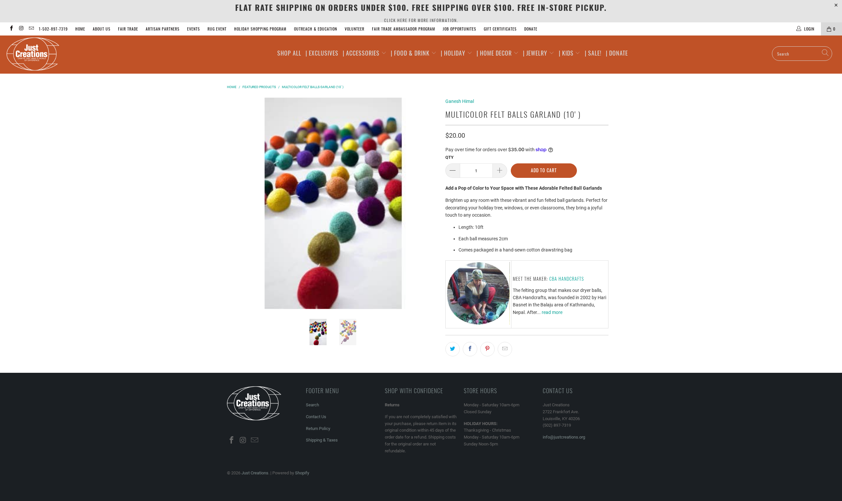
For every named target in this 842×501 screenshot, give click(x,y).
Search (312, 404)
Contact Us (316, 416)
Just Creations (254, 472)
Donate (530, 29)
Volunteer (354, 29)
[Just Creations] (71, 54)
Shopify (302, 472)
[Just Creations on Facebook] (11, 29)
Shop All (289, 53)
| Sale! (593, 53)
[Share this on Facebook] (470, 349)
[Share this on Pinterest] (487, 349)
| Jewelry (536, 53)
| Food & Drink (411, 53)
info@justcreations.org (564, 437)
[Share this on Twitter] (452, 349)
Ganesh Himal (459, 101)
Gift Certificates (500, 29)
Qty (449, 157)
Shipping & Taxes (322, 440)
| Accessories (362, 53)
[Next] (432, 203)
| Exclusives (322, 53)
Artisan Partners (163, 29)
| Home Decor (495, 53)
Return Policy (318, 428)
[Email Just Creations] (31, 29)
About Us (102, 29)
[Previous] (233, 203)
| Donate (617, 53)
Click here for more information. (421, 20)
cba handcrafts (566, 278)
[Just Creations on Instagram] (21, 29)
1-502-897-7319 (53, 29)
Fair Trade (128, 29)
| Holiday (454, 53)
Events (193, 29)
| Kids (567, 53)
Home (80, 29)
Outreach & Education (315, 29)
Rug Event (217, 29)
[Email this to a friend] (505, 349)
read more (552, 312)
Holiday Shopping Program (260, 29)
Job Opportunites (459, 29)
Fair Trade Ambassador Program (403, 29)
